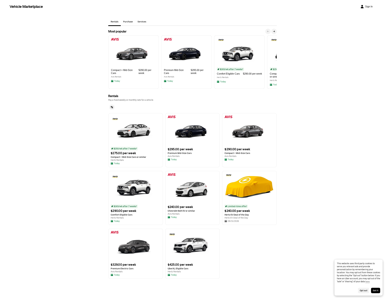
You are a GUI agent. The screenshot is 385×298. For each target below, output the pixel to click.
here (367, 281)
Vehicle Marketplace (26, 6)
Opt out (363, 290)
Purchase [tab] (128, 21)
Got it (375, 290)
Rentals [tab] (114, 21)
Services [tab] (142, 21)
